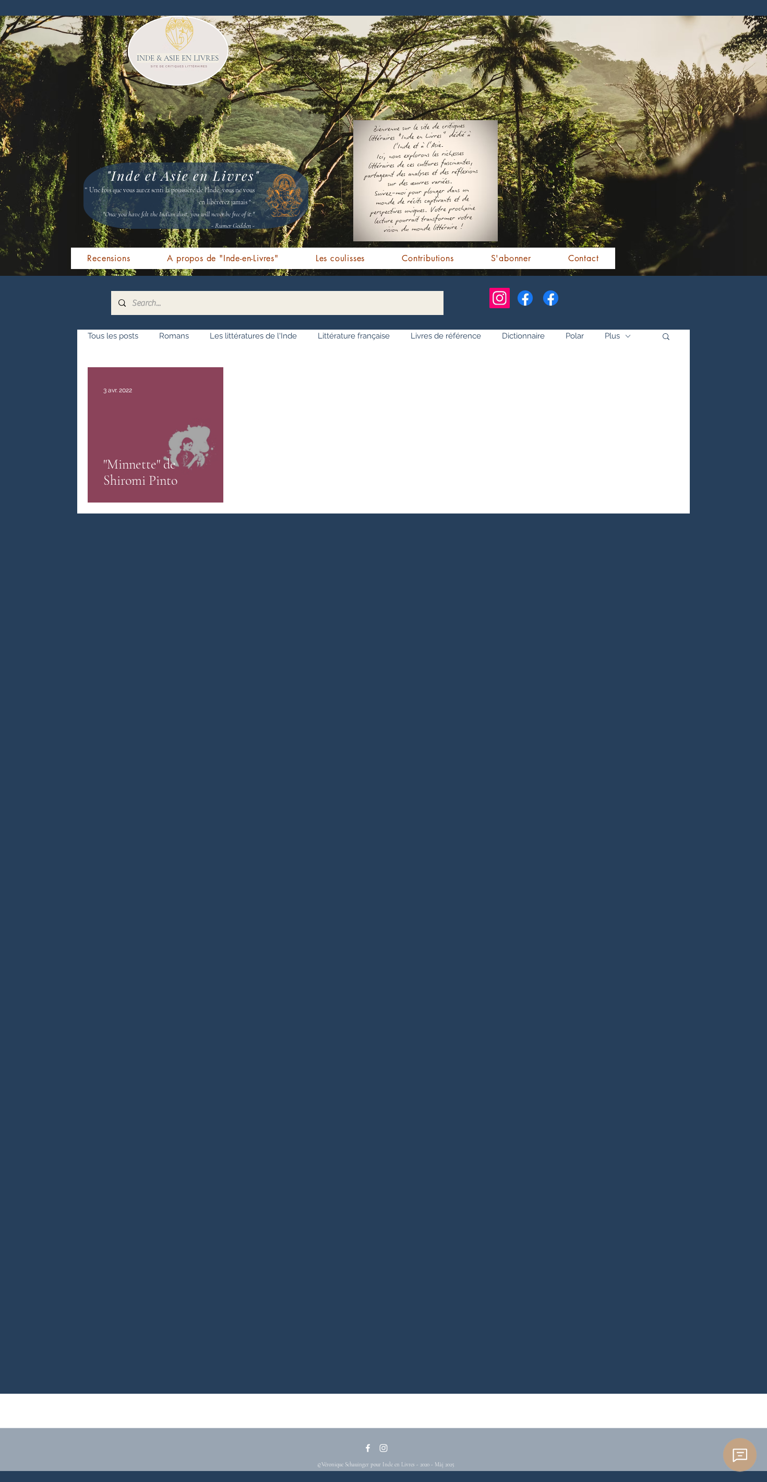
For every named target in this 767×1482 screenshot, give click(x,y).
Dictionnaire (523, 336)
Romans (174, 336)
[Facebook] (525, 298)
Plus (612, 336)
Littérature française (354, 336)
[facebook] (368, 1448)
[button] (666, 337)
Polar (575, 336)
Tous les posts (113, 336)
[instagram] (383, 1448)
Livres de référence (446, 336)
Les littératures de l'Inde (253, 336)
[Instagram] (499, 298)
